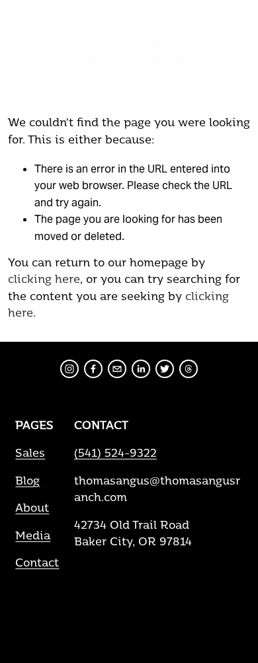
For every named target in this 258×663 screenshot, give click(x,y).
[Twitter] (164, 369)
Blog (27, 482)
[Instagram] (69, 369)
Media (32, 536)
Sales (30, 454)
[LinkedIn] (141, 369)
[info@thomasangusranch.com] (117, 369)
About (32, 509)
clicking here (44, 280)
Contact (37, 564)
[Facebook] (93, 369)
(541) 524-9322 (115, 454)
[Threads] (188, 369)
